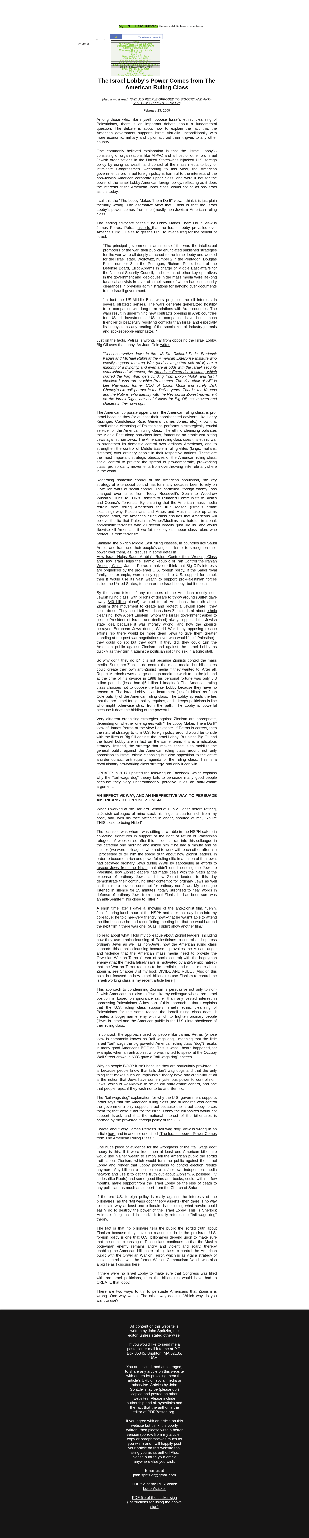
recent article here (157, 980)
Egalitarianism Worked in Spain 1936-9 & (135, 65)
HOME (135, 41)
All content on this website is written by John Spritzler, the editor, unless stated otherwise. (154, 1330)
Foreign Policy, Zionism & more (136, 67)
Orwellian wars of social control (124, 489)
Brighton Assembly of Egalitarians (135, 46)
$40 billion (117, 601)
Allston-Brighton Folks (135, 48)
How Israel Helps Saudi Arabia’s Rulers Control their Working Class (157, 556)
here (111, 1133)
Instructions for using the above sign (155, 1504)
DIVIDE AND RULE (175, 971)
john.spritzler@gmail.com (154, 1475)
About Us (136, 54)
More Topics (135, 71)
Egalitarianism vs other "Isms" (135, 62)
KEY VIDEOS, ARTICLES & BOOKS (136, 44)
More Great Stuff (136, 73)
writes (165, 345)
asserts (145, 227)
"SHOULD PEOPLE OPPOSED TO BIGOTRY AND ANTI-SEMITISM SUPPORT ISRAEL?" (170, 101)
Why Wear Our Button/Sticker (135, 50)
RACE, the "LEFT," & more (135, 69)
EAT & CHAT (135, 52)
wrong (149, 340)
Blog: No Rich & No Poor (135, 56)
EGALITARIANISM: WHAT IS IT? (136, 60)
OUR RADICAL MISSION (135, 58)
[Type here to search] (116, 36)
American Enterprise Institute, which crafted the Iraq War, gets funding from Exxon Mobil (160, 374)
